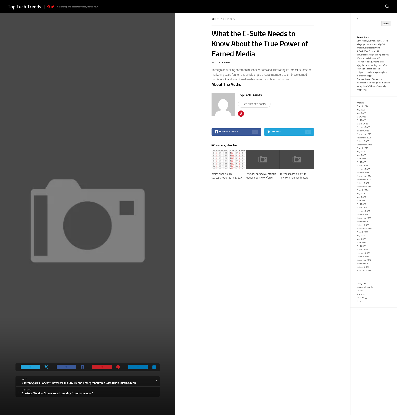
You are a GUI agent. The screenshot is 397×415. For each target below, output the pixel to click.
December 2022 (364, 260)
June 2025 (361, 155)
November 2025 (364, 137)
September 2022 (364, 270)
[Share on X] (34, 367)
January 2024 (363, 214)
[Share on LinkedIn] (142, 367)
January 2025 (363, 172)
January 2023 (363, 256)
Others (215, 19)
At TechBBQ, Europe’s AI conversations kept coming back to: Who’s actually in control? (373, 55)
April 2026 (361, 120)
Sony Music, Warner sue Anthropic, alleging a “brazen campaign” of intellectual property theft (372, 44)
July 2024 (361, 193)
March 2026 (362, 123)
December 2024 (364, 176)
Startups (361, 294)
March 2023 (362, 249)
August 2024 (362, 190)
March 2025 (362, 165)
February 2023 (363, 253)
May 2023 (361, 242)
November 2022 (364, 263)
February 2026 (363, 127)
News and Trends (365, 287)
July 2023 (361, 235)
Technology (362, 297)
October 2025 (363, 141)
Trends (360, 301)
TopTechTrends (222, 62)
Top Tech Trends (24, 7)
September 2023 (364, 228)
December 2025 (364, 134)
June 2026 (361, 113)
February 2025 (363, 169)
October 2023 (363, 225)
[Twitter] (52, 6)
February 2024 (363, 211)
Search (360, 19)
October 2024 (363, 183)
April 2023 (361, 246)
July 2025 (361, 151)
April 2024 (361, 204)
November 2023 (364, 221)
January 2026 (363, 130)
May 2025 (361, 158)
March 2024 (362, 207)
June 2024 (361, 197)
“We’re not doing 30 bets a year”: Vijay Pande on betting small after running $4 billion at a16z (372, 65)
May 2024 (361, 200)
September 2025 (364, 144)
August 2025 (362, 148)
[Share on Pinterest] (106, 367)
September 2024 (364, 186)
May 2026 (361, 116)
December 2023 (364, 218)
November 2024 (364, 179)
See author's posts (254, 104)
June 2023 (361, 239)
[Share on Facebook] (70, 367)
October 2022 (363, 267)
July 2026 (361, 109)
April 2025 (361, 162)
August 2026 (362, 106)
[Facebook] (48, 6)
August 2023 (362, 232)
